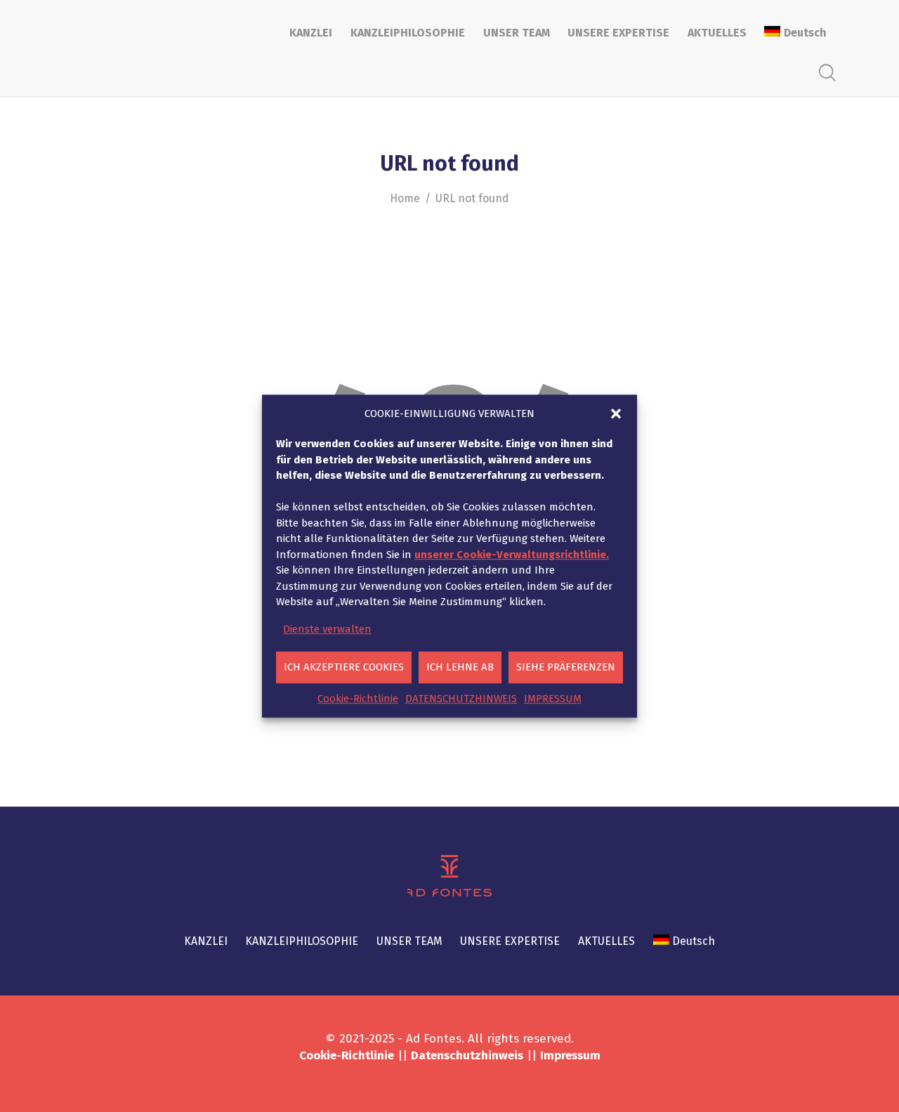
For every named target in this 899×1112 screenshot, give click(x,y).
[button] (616, 413)
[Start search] (827, 73)
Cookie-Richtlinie (357, 698)
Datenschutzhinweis (467, 1055)
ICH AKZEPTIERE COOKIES (344, 667)
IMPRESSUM (553, 698)
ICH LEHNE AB (460, 667)
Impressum (570, 1055)
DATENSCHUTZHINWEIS (461, 698)
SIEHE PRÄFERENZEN (565, 667)
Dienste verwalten (327, 629)
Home (405, 198)
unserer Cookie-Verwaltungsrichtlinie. (511, 554)
